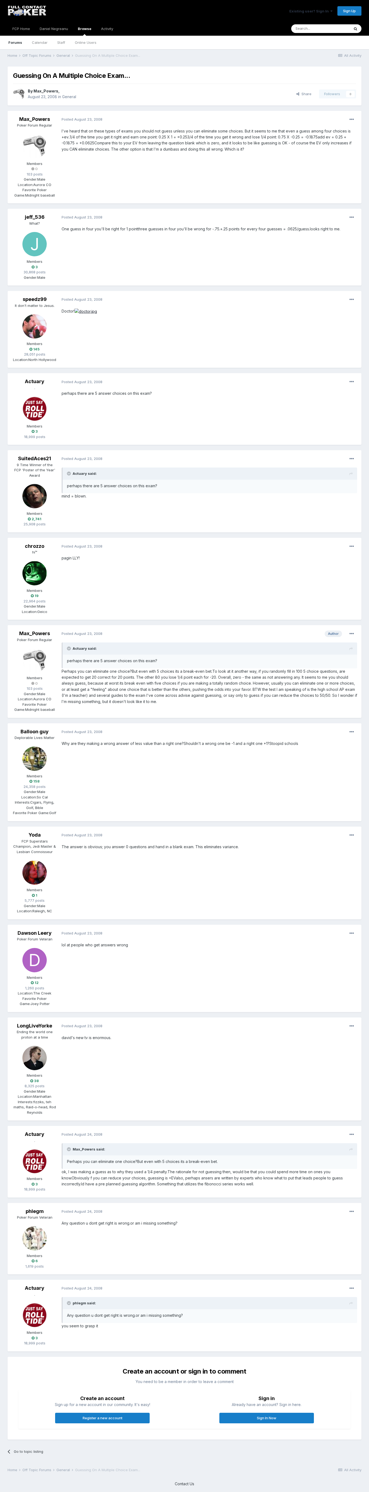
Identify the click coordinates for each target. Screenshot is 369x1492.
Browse (84, 28)
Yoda (35, 835)
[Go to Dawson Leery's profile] (34, 960)
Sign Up (349, 11)
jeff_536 (35, 217)
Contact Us (184, 1483)
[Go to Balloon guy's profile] (34, 759)
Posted (82, 119)
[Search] (355, 28)
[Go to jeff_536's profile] (34, 244)
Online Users (85, 42)
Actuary (34, 381)
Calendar (40, 42)
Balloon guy (35, 731)
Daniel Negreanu (54, 28)
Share (305, 94)
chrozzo (34, 546)
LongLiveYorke (34, 1026)
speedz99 (35, 299)
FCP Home (21, 28)
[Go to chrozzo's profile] (34, 573)
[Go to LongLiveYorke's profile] (34, 1058)
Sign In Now (266, 1418)
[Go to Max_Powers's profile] (19, 94)
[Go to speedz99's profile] (34, 326)
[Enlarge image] (86, 311)
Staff (61, 42)
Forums (15, 42)
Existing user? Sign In (309, 11)
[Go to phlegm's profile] (34, 1238)
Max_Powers (45, 91)
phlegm (35, 1211)
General (69, 96)
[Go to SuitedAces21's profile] (34, 496)
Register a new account (102, 1418)
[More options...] (351, 119)
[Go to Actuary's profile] (34, 409)
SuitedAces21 (34, 458)
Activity (107, 28)
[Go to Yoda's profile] (34, 872)
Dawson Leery (35, 933)
